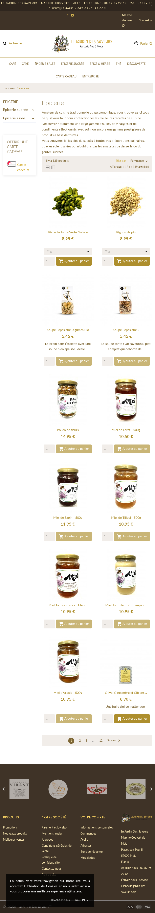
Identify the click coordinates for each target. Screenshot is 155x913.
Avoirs (84, 839)
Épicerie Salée (45, 64)
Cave (25, 64)
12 (101, 740)
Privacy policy (60, 900)
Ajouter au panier (74, 261)
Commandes (88, 833)
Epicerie (10, 102)
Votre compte (93, 817)
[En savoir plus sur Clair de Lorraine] (97, 789)
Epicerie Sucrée (72, 64)
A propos (47, 839)
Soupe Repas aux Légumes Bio (68, 330)
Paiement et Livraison (55, 827)
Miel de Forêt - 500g (126, 430)
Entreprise (90, 76)
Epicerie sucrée (15, 110)
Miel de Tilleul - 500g (126, 517)
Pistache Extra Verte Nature (68, 232)
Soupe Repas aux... (126, 330)
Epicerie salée (14, 118)
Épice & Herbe (100, 64)
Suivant (114, 740)
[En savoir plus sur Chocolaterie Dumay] (58, 789)
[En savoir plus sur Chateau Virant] (19, 789)
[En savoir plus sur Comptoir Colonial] (135, 789)
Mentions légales (52, 833)
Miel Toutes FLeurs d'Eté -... (67, 605)
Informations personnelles (97, 827)
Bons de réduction (92, 851)
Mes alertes (88, 858)
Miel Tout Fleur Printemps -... (126, 605)
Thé (118, 64)
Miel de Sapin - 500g (67, 517)
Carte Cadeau (66, 76)
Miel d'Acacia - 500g (67, 692)
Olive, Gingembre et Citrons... (126, 692)
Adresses (86, 845)
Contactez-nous (51, 868)
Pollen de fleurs (68, 430)
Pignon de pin (126, 232)
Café (12, 64)
